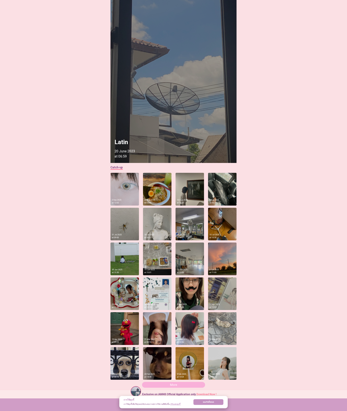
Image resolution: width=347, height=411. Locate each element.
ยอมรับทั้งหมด (208, 402)
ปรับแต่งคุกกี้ (175, 404)
